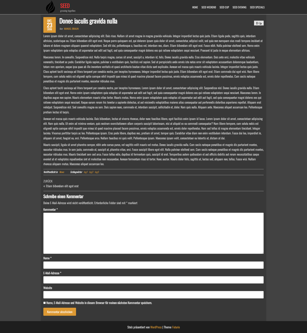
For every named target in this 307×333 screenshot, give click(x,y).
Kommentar (50, 209)
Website (47, 287)
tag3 (91, 172)
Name (47, 258)
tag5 (97, 172)
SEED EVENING (239, 7)
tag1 (85, 172)
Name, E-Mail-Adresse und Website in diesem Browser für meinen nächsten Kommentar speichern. (99, 302)
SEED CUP (224, 7)
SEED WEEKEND (208, 7)
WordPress (156, 327)
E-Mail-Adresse (52, 273)
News (61, 172)
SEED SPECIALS (257, 7)
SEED (65, 5)
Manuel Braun (71, 28)
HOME (195, 7)
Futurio (176, 327)
